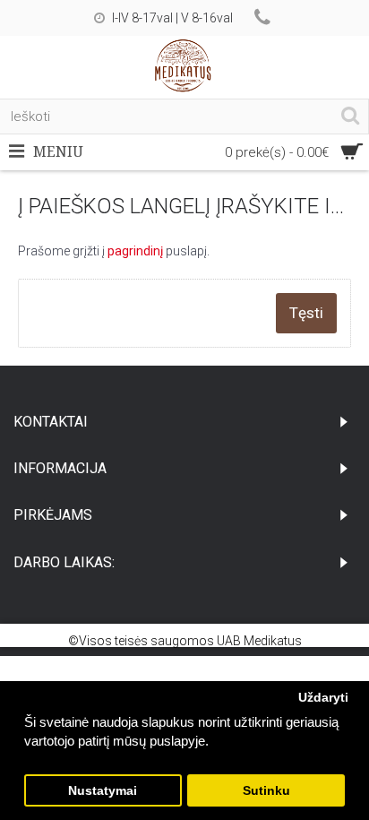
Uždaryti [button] (323, 697)
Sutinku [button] (266, 791)
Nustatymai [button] (102, 791)
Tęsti (306, 313)
